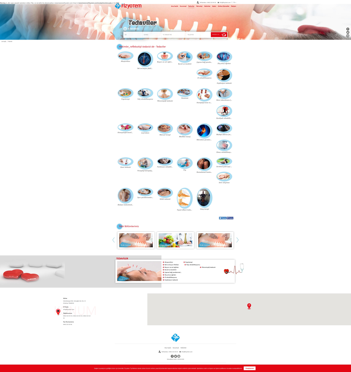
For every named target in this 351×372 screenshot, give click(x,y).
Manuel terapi (211, 265)
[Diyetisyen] (136, 240)
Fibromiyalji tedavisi (192, 267)
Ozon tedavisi (210, 277)
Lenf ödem (209, 262)
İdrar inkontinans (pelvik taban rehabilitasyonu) (194, 275)
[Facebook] (347, 29)
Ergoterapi (188, 262)
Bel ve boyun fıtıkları (172, 265)
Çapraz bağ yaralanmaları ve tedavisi (173, 272)
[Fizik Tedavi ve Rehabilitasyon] (175, 240)
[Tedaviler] (128, 6)
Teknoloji (199, 6)
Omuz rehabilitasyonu (213, 275)
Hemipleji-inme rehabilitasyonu (194, 272)
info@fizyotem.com (225, 2)
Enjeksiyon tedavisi (171, 280)
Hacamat (188, 270)
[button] (249, 306)
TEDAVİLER (122, 258)
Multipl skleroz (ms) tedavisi (214, 272)
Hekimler (207, 6)
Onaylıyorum (250, 368)
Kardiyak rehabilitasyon (193, 277)
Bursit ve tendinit (170, 270)
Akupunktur (169, 262)
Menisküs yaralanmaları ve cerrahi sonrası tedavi (214, 270)
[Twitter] (347, 32)
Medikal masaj (211, 267)
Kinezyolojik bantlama (193, 280)
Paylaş (231, 218)
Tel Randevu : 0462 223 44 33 (170, 352)
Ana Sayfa (174, 6)
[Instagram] (347, 35)
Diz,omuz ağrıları (170, 275)
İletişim (233, 6)
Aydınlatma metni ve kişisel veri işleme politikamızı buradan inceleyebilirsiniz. (219, 368)
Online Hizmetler (223, 6)
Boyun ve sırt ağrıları (172, 267)
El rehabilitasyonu (171, 277)
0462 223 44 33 (208, 2)
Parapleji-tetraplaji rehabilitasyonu (216, 280)
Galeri (214, 6)
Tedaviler (191, 6)
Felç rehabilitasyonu (192, 265)
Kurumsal (183, 6)
